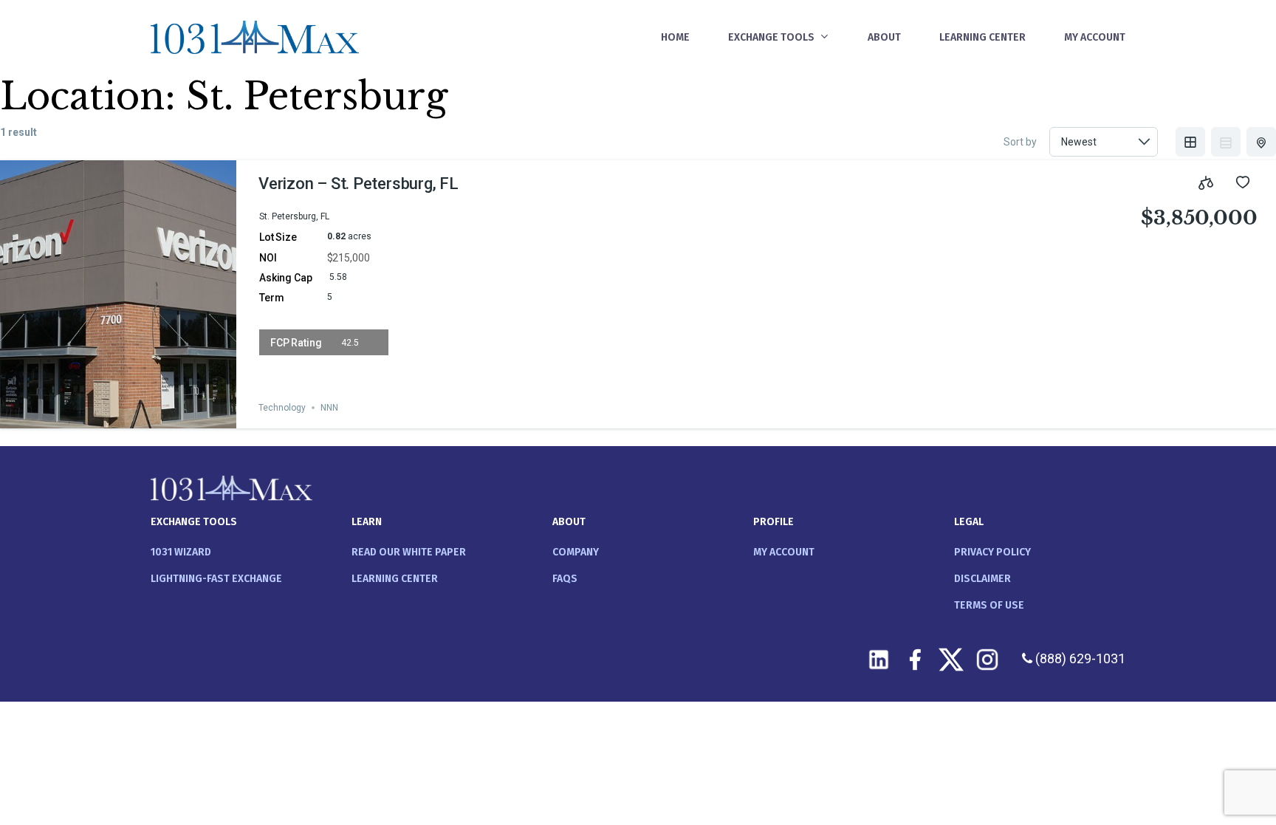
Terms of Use (989, 605)
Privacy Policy (992, 552)
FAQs (564, 578)
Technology (282, 408)
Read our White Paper (408, 552)
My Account (783, 552)
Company (575, 552)
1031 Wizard (181, 552)
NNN (329, 408)
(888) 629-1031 (1078, 658)
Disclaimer (982, 578)
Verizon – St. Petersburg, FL (358, 183)
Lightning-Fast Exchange (216, 578)
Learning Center (394, 578)
